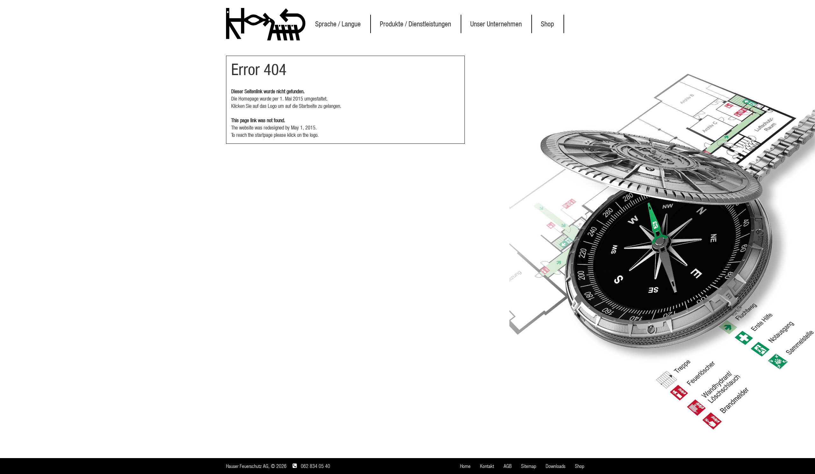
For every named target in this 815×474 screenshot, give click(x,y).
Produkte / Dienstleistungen (415, 24)
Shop (547, 24)
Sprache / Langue (338, 24)
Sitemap (528, 466)
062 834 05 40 (315, 466)
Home (465, 466)
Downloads (555, 466)
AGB (508, 466)
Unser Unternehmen (496, 24)
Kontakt (487, 466)
